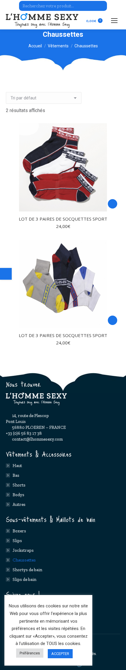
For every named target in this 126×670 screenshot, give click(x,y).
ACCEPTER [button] (60, 653)
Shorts (19, 485)
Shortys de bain (27, 569)
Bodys (18, 494)
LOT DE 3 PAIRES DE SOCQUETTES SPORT (63, 219)
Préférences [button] (30, 653)
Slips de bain (24, 579)
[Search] (101, 6)
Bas (16, 475)
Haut (17, 465)
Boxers (19, 531)
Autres (19, 504)
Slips (17, 540)
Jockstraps (23, 550)
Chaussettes (24, 560)
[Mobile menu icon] (114, 20)
